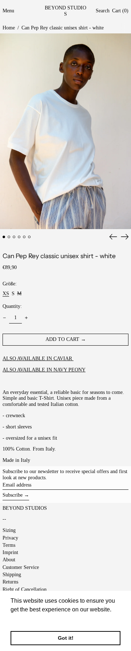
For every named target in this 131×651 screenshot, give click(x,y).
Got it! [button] (66, 638)
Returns (10, 582)
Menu (8, 10)
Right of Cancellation (25, 589)
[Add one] (26, 317)
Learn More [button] (26, 619)
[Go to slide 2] (9, 237)
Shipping (12, 574)
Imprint (10, 552)
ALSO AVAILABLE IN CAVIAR (38, 358)
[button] (103, 11)
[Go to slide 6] (29, 237)
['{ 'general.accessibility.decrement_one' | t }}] (4, 317)
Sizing (9, 530)
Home (9, 27)
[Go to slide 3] (14, 237)
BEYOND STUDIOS (65, 11)
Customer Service (21, 567)
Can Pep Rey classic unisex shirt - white (62, 27)
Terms (9, 545)
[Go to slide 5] (24, 237)
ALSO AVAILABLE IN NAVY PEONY (44, 370)
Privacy (10, 538)
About (9, 559)
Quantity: (12, 306)
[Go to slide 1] (4, 237)
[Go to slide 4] (19, 237)
